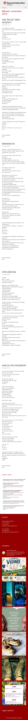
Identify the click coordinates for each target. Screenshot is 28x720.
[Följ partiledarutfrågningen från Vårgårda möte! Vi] (14, 619)
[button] (25, 8)
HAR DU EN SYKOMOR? (14, 365)
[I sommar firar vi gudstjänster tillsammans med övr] (14, 693)
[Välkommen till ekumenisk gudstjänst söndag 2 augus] (14, 644)
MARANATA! (8, 143)
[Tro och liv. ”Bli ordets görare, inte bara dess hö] (14, 594)
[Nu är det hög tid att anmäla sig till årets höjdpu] (14, 569)
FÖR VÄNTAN (9, 271)
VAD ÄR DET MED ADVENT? (11, 21)
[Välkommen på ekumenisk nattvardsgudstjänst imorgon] (14, 668)
